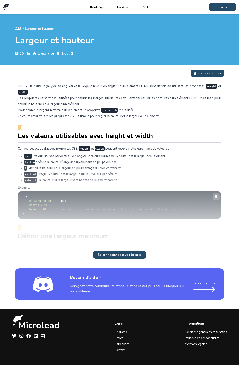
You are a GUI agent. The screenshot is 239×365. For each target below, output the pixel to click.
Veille (146, 7)
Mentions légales (196, 344)
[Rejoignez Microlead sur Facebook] (28, 336)
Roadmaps (124, 7)
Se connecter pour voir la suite (120, 255)
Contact (120, 350)
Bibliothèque (97, 7)
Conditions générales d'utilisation (206, 332)
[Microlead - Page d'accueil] (6, 7)
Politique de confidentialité (202, 338)
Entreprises (122, 344)
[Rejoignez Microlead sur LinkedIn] (36, 336)
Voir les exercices (209, 73)
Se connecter (223, 7)
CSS (18, 28)
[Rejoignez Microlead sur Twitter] (14, 336)
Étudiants (121, 332)
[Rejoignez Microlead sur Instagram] (21, 336)
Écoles (119, 338)
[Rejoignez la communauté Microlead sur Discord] (43, 336)
